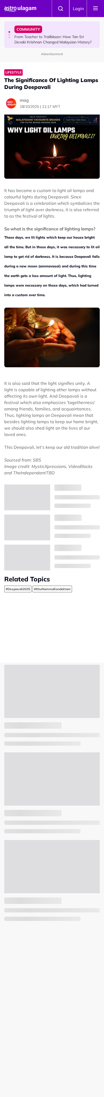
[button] (9, 32)
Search (60, 8)
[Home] (20, 8)
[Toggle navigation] (95, 8)
